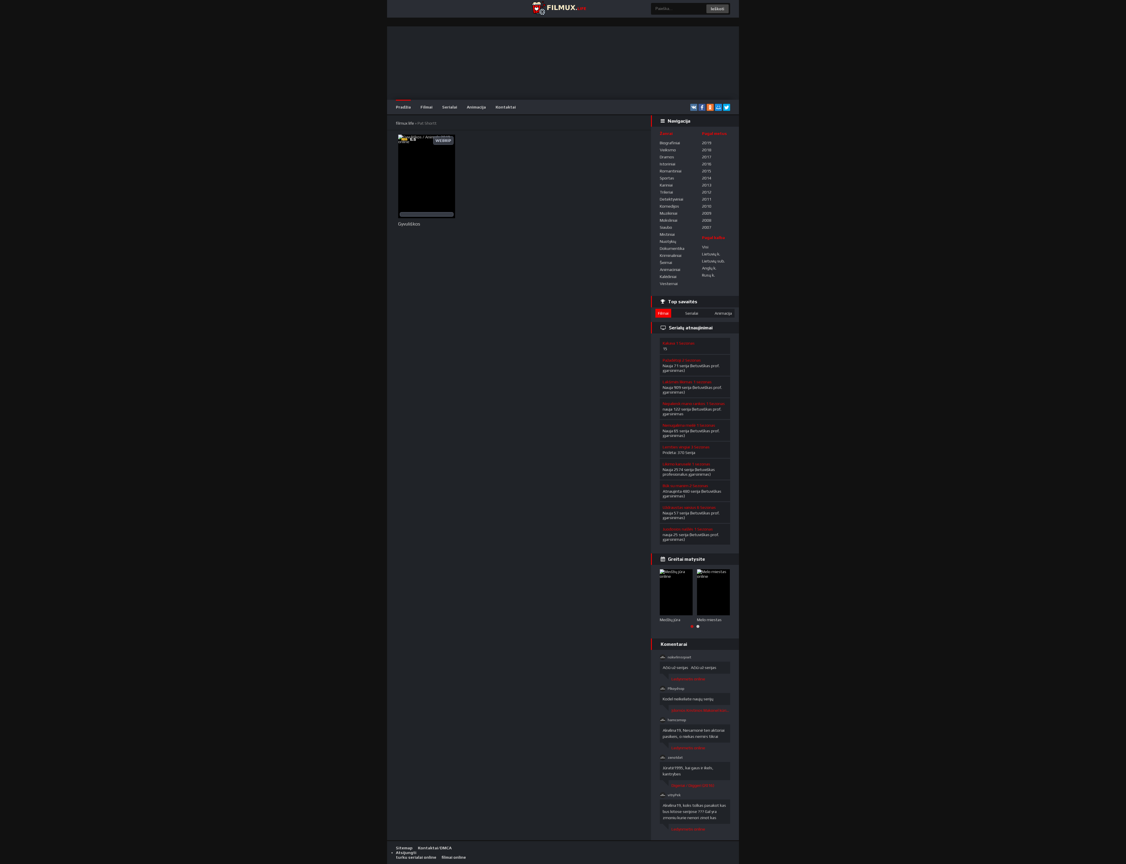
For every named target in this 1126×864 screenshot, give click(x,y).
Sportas (667, 178)
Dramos (667, 157)
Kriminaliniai (670, 255)
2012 (706, 192)
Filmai (426, 107)
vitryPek (674, 795)
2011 (706, 199)
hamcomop (677, 720)
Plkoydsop (676, 689)
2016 (706, 164)
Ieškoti (717, 8)
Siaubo (666, 227)
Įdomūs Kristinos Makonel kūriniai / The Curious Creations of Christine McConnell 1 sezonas (700, 710)
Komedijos (669, 206)
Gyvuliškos (409, 224)
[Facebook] (702, 107)
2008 (706, 220)
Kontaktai (506, 107)
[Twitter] (726, 107)
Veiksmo (668, 150)
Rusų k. (708, 275)
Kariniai (666, 185)
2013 (706, 185)
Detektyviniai (671, 199)
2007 (706, 227)
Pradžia (403, 107)
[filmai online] (558, 9)
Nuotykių (668, 241)
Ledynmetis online (688, 679)
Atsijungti (406, 852)
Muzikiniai (668, 213)
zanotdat (675, 757)
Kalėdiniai (668, 276)
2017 (706, 157)
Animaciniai (670, 269)
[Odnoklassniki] (710, 107)
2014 (706, 178)
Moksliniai (668, 220)
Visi (705, 247)
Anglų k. (709, 268)
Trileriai (666, 192)
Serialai (449, 107)
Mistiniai (667, 234)
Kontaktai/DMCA (435, 848)
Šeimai (666, 262)
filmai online (454, 857)
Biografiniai (670, 142)
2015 (706, 171)
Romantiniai (670, 171)
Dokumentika (672, 248)
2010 (706, 206)
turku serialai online (416, 857)
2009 (706, 213)
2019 (706, 142)
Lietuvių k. (711, 254)
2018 (706, 150)
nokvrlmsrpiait (679, 657)
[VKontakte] (693, 107)
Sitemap (404, 848)
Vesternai (669, 283)
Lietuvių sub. (713, 261)
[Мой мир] (718, 107)
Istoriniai (667, 164)
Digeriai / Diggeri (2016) (692, 785)
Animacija (476, 107)
